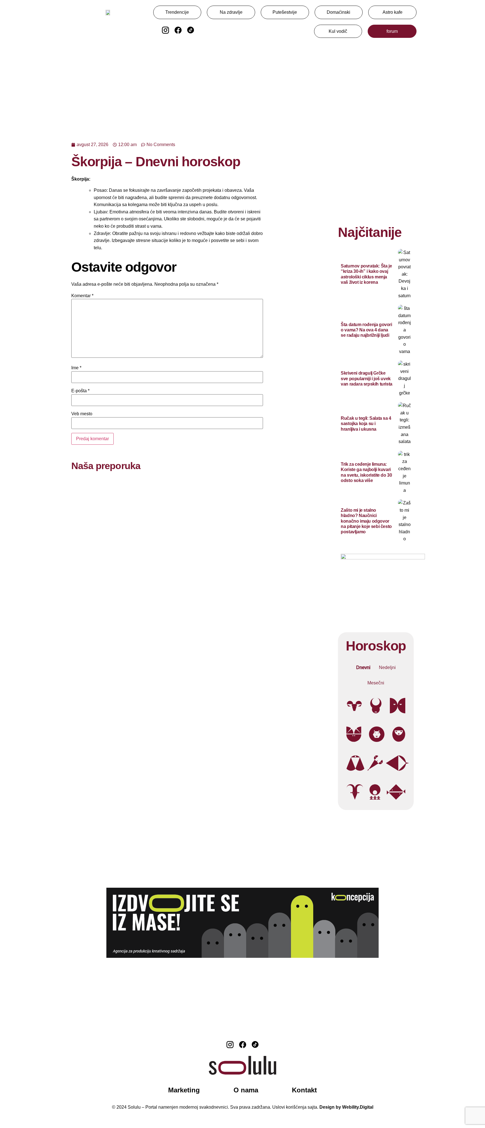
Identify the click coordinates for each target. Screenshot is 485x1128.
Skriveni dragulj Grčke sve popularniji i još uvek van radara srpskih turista (366, 378)
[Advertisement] (242, 87)
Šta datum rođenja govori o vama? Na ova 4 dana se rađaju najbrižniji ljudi (366, 330)
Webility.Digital (357, 1107)
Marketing (184, 1090)
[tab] (363, 667)
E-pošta (80, 391)
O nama (246, 1090)
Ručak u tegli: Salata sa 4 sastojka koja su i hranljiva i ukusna (366, 423)
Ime (76, 368)
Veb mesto (81, 414)
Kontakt (304, 1090)
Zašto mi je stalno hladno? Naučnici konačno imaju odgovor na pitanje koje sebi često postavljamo (366, 521)
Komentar (82, 296)
